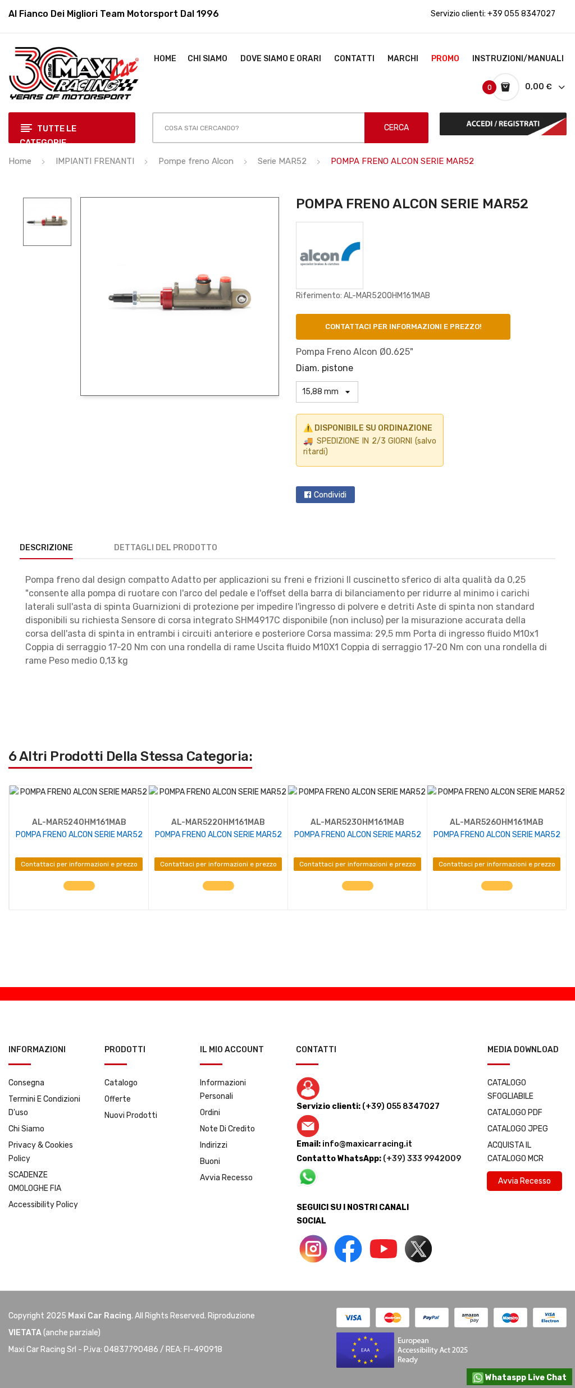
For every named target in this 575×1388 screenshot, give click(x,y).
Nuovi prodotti (130, 1115)
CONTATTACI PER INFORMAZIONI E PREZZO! (403, 326)
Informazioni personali (223, 1089)
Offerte (117, 1099)
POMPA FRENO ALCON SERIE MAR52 (79, 834)
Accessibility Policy (43, 1204)
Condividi (330, 495)
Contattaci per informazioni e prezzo (79, 864)
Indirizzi (213, 1145)
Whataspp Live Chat (525, 1377)
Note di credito (227, 1129)
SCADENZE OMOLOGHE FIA (34, 1181)
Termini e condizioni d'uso (44, 1105)
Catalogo (121, 1083)
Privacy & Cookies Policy (40, 1151)
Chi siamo (26, 1129)
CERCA (396, 128)
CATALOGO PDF (514, 1112)
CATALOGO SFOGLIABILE (510, 1089)
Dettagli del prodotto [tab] (165, 548)
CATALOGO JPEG (517, 1129)
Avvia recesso (226, 1177)
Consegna (26, 1083)
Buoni (210, 1161)
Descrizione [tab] (46, 548)
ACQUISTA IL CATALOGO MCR (515, 1151)
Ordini (210, 1112)
